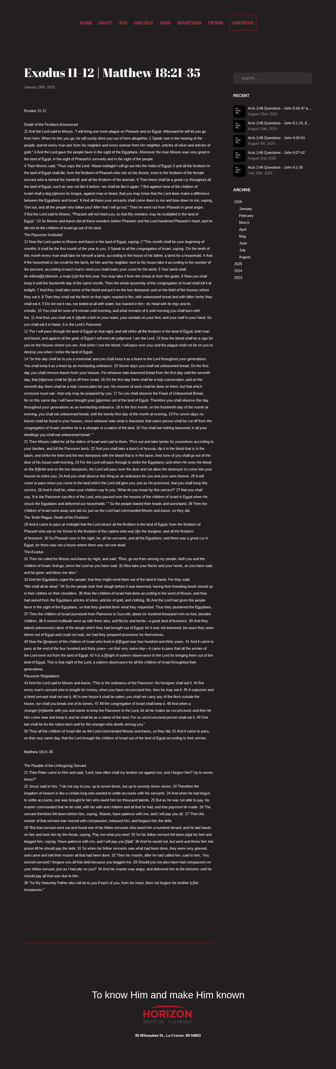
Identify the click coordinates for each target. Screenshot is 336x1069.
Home (86, 22)
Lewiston (243, 22)
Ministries (189, 22)
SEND (165, 22)
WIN (123, 22)
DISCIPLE (144, 22)
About (105, 22)
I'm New (216, 22)
